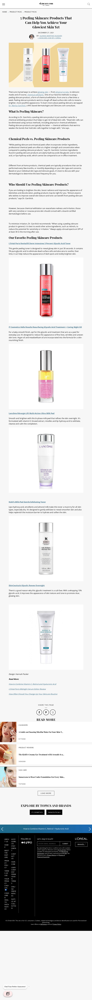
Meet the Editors (6, 853)
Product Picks (16, 12)
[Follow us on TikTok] (27, 842)
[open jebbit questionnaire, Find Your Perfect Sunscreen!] (7, 994)
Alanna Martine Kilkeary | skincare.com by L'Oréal (50, 37)
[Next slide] (90, 829)
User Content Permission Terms (13, 875)
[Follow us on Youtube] (22, 842)
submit (65, 844)
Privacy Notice (51, 855)
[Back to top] (87, 995)
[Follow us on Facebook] (25, 842)
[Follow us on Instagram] (31, 842)
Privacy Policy (6, 864)
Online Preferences (13, 891)
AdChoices (43, 924)
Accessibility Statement (13, 845)
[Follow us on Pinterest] (29, 842)
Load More (46, 793)
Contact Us (13, 856)
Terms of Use (6, 873)
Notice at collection (13, 903)
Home (4, 12)
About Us (6, 840)
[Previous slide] (2, 829)
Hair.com (13, 863)
